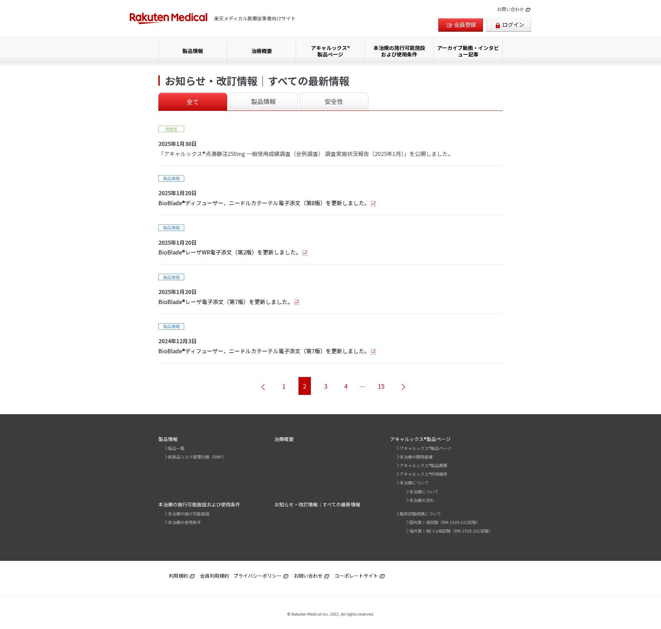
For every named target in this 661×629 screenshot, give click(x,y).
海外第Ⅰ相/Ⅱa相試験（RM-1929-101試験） (451, 531)
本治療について (414, 482)
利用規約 (179, 575)
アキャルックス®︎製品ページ (330, 51)
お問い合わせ (511, 9)
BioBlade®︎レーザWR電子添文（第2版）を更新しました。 (229, 252)
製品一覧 (176, 448)
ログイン (513, 24)
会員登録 (465, 24)
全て (193, 101)
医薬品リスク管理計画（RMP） (197, 457)
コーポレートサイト (357, 575)
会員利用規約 (214, 575)
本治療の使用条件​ (184, 522)
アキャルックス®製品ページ (425, 448)
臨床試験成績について (420, 513)
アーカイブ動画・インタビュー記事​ (468, 51)
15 (381, 385)
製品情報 (192, 50)
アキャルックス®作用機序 (423, 474)
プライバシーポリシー (258, 575)
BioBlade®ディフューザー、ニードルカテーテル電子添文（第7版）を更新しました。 (264, 351)
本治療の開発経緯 (416, 457)
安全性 (334, 101)
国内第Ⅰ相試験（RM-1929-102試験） (444, 522)
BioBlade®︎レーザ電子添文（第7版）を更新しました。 (225, 301)
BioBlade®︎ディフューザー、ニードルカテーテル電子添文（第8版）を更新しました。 (264, 203)
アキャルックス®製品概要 (423, 465)
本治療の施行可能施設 (188, 513)
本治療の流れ (421, 500)
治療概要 (261, 50)
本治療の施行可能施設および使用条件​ (399, 51)
